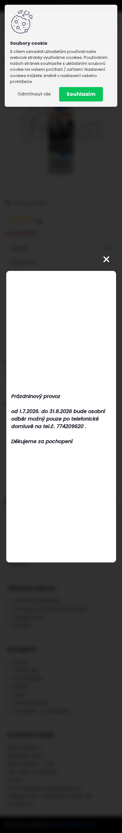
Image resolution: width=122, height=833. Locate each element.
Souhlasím (81, 94)
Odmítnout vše (34, 94)
